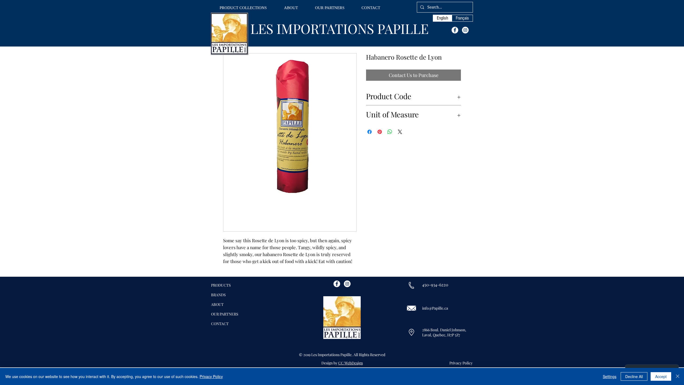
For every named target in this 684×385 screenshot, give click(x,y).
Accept (661, 376)
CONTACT (220, 323)
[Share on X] (400, 132)
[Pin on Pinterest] (379, 132)
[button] (243, 8)
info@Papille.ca (435, 308)
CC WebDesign (350, 362)
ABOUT (217, 304)
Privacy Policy (211, 376)
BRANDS (218, 294)
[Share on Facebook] (369, 132)
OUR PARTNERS (224, 314)
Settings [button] (609, 376)
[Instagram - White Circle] (465, 30)
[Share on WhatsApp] (390, 132)
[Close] (677, 376)
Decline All (634, 376)
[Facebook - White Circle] (455, 30)
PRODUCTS (221, 285)
